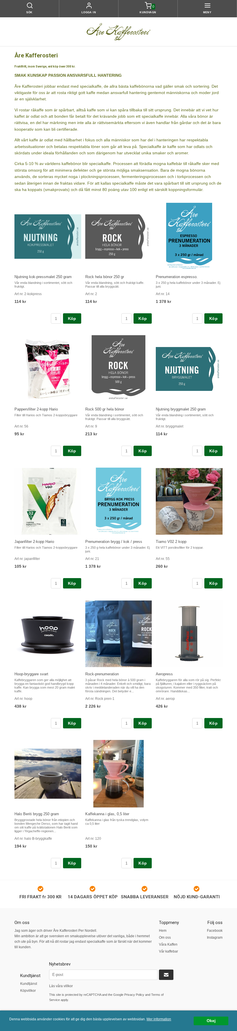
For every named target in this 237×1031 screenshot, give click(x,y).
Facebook (215, 931)
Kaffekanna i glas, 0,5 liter (107, 814)
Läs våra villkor (61, 986)
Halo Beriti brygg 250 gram (36, 814)
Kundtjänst (28, 984)
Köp (72, 318)
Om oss (165, 938)
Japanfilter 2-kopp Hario (34, 541)
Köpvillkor (28, 991)
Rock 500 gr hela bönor (104, 409)
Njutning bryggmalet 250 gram (181, 409)
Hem (162, 931)
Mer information (159, 1019)
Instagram (215, 938)
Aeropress (164, 674)
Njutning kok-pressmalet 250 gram (43, 277)
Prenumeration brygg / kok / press (113, 541)
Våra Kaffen (168, 944)
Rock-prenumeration (102, 674)
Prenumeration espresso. (177, 277)
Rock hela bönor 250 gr (104, 277)
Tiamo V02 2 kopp (171, 541)
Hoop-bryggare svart (31, 674)
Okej (211, 1021)
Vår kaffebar (168, 951)
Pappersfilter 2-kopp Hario (36, 409)
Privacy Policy (134, 994)
